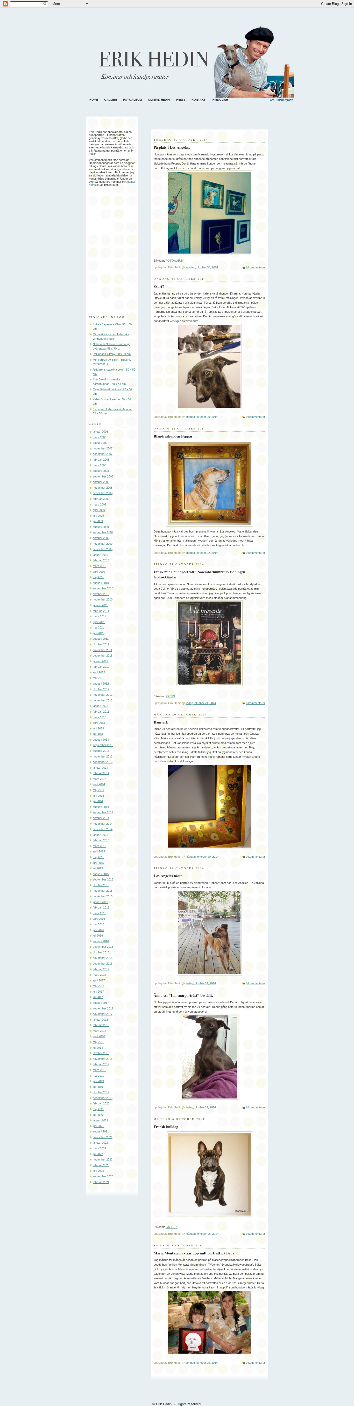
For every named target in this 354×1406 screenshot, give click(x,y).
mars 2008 (99, 465)
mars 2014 (99, 778)
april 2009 (99, 509)
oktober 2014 (101, 818)
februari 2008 (101, 459)
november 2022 (102, 1159)
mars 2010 (99, 566)
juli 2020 (98, 1114)
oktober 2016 (101, 952)
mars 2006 (99, 437)
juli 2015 (98, 868)
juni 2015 (98, 862)
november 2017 (102, 1013)
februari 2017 (101, 969)
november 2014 (102, 823)
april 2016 (99, 918)
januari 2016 (100, 902)
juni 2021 (98, 1126)
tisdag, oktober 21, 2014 (201, 703)
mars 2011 (99, 616)
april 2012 (99, 672)
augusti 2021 (101, 1131)
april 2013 (99, 722)
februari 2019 (101, 1064)
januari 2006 (100, 431)
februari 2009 (101, 498)
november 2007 (102, 448)
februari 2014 (101, 773)
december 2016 (102, 963)
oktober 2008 (101, 481)
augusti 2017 (101, 1002)
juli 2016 (98, 935)
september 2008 (103, 476)
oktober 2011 (101, 644)
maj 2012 (98, 677)
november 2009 (102, 543)
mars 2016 (99, 913)
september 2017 (103, 1008)
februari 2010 (101, 560)
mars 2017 (99, 974)
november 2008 (102, 487)
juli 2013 (98, 733)
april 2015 (99, 851)
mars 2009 (99, 504)
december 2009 (102, 549)
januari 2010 (100, 554)
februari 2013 (101, 711)
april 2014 (99, 784)
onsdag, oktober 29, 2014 (202, 416)
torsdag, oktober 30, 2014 (202, 267)
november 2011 (102, 650)
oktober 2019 (101, 1092)
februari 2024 (101, 1182)
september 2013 (103, 745)
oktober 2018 (101, 1053)
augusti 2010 (101, 582)
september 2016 (103, 946)
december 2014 (102, 829)
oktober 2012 (101, 689)
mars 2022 (99, 1148)
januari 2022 (100, 1142)
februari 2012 (101, 666)
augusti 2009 (101, 526)
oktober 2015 (101, 885)
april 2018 (99, 1036)
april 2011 (99, 622)
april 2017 (99, 980)
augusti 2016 (101, 941)
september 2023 (103, 1176)
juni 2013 (98, 728)
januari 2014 (100, 767)
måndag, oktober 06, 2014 (202, 1233)
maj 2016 (98, 924)
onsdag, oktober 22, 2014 (202, 552)
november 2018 (102, 1058)
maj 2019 (98, 1075)
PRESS (180, 99)
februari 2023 (101, 1165)
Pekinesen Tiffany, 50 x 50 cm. (112, 354)
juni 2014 (98, 795)
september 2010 (103, 588)
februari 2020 (101, 1103)
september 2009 (103, 532)
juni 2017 (98, 991)
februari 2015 (101, 840)
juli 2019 (98, 1086)
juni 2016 (98, 930)
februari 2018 (101, 1025)
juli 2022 (98, 1154)
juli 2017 (98, 997)
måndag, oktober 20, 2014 (202, 856)
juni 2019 (98, 1081)
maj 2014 (98, 789)
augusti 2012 (101, 683)
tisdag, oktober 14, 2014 (201, 983)
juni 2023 (98, 1170)
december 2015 (102, 896)
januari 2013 (100, 705)
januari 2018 (100, 1019)
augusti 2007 (101, 442)
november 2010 (102, 599)
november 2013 (102, 756)
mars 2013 (99, 717)
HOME (93, 99)
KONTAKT (199, 99)
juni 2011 (98, 633)
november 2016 (102, 957)
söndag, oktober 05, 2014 (202, 1362)
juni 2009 (98, 515)
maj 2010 (98, 577)
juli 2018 (98, 1047)
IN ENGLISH (220, 99)
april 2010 (99, 571)
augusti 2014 (101, 806)
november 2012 (102, 694)
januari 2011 (100, 605)
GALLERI (110, 99)
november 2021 (102, 1137)
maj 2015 (98, 857)
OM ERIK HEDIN (159, 99)
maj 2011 (98, 627)
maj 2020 (98, 1109)
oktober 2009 (101, 538)
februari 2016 (101, 907)
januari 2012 (100, 661)
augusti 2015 (101, 874)
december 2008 (102, 493)
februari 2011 (101, 610)
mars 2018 (99, 1030)
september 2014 (103, 812)
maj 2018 (98, 1041)
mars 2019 (99, 1069)
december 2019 (102, 1098)
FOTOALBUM (132, 99)
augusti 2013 (101, 739)
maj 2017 (98, 985)
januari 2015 (100, 834)
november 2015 (102, 890)
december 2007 (102, 453)
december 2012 (102, 700)
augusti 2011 (101, 638)
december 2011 (102, 655)
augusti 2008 (101, 470)
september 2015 (103, 879)
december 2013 (102, 761)
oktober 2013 (101, 750)
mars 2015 (99, 846)
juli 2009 (98, 521)
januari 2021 (100, 1120)
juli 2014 (98, 801)
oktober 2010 (101, 594)
